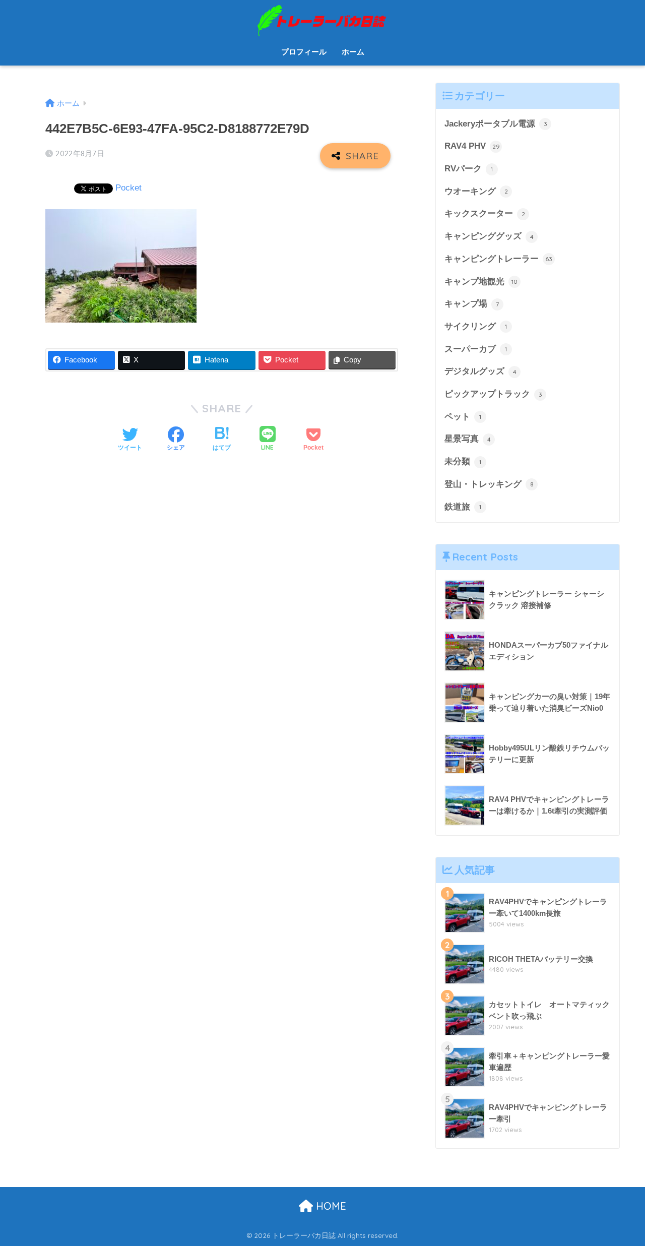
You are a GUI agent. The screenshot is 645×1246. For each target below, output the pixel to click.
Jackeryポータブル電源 (495, 124)
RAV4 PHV (472, 146)
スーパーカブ (475, 349)
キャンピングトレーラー (498, 259)
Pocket (128, 188)
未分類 (462, 461)
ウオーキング (476, 191)
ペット (462, 416)
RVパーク (468, 168)
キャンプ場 (471, 303)
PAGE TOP (620, 1201)
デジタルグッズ (480, 371)
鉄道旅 (462, 507)
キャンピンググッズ (489, 236)
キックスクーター (484, 213)
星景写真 (467, 439)
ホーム (353, 51)
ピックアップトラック (493, 394)
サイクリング (475, 326)
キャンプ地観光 (481, 281)
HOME (329, 1206)
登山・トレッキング (489, 484)
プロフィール (304, 51)
